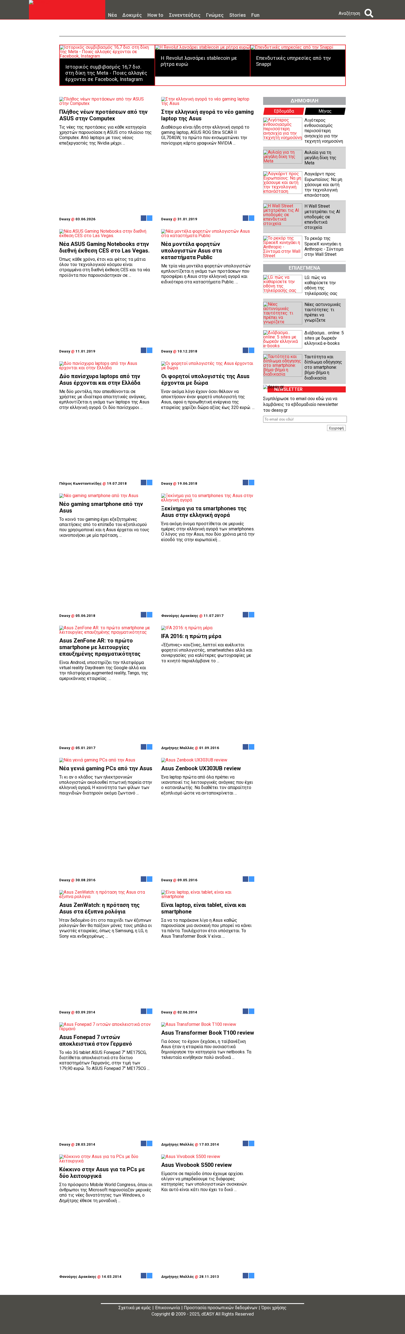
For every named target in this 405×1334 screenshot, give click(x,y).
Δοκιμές (132, 15)
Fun (255, 15)
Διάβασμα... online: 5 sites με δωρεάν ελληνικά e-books (324, 338)
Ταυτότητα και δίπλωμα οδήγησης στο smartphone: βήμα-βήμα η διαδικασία (323, 367)
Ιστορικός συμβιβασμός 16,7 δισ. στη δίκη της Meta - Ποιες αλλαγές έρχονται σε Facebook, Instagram (106, 73)
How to (155, 15)
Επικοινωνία (167, 1307)
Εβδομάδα (284, 111)
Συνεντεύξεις (185, 15)
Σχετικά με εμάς (134, 1307)
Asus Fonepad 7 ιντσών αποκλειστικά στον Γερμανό (95, 1040)
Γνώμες (215, 15)
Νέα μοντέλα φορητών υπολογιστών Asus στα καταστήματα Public (191, 251)
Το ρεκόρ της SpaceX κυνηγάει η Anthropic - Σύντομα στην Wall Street (323, 246)
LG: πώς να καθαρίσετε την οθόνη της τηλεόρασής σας (320, 285)
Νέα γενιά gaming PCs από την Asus (105, 768)
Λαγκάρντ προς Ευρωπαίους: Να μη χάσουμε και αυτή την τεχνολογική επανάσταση (323, 184)
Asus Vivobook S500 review (196, 1165)
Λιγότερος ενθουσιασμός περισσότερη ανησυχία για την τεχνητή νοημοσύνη (323, 131)
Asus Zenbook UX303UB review (201, 768)
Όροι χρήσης (274, 1307)
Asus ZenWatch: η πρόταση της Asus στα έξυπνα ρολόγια (99, 908)
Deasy (64, 219)
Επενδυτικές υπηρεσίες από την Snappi (293, 61)
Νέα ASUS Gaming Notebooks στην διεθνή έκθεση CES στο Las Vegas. (104, 247)
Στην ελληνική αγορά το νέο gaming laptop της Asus (207, 115)
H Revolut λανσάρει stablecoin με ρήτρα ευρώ (199, 61)
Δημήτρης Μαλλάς (177, 748)
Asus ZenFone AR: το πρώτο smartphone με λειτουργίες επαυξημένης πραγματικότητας (100, 647)
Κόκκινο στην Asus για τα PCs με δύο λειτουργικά (102, 1172)
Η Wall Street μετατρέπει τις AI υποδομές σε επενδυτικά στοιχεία (322, 217)
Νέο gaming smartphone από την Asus (101, 507)
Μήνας (325, 111)
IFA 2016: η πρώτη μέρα (191, 636)
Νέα (112, 15)
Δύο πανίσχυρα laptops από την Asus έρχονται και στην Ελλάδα (99, 379)
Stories (237, 15)
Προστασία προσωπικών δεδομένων (220, 1307)
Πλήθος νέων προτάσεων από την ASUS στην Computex (103, 115)
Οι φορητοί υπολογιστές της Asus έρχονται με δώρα (205, 379)
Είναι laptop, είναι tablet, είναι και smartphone (203, 908)
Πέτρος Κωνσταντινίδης (80, 483)
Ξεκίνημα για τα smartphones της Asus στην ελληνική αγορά (204, 511)
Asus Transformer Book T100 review (207, 1032)
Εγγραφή (336, 428)
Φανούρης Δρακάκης (179, 616)
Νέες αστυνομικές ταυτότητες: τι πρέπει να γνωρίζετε (322, 312)
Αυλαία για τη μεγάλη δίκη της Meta (320, 158)
